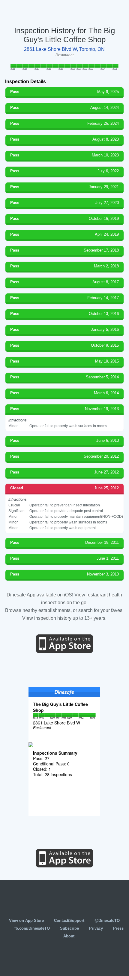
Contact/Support (69, 920)
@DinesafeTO (107, 920)
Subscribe (69, 928)
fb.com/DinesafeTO (32, 928)
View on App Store (26, 920)
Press (118, 928)
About (68, 936)
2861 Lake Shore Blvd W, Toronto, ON (64, 49)
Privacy (96, 928)
